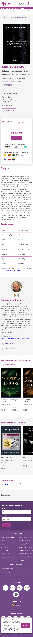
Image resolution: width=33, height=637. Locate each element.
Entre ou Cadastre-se (22, 4)
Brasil (2, 8)
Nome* (4, 508)
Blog (2, 544)
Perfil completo (10, 343)
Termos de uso (5, 554)
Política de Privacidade (9, 631)
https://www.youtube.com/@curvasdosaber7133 (15, 338)
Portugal (7, 8)
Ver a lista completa (9, 364)
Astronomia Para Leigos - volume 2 (10, 400)
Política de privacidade (25, 537)
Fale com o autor (10, 349)
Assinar (6, 525)
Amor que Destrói (7, 457)
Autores (3, 541)
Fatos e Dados (5, 550)
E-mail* (4, 516)
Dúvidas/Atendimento (7, 537)
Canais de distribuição (25, 554)
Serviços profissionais (25, 544)
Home (5, 17)
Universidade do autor (25, 547)
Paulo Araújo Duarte (11, 87)
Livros (10, 17)
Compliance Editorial (25, 541)
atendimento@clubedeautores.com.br (11, 270)
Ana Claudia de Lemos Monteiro (7, 461)
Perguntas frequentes (7, 569)
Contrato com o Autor (7, 557)
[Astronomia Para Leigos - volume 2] (11, 383)
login (6, 484)
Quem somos (5, 547)
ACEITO (25, 625)
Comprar (16, 138)
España (13, 8)
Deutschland (20, 8)
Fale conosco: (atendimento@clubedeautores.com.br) (17, 572)
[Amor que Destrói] (11, 440)
